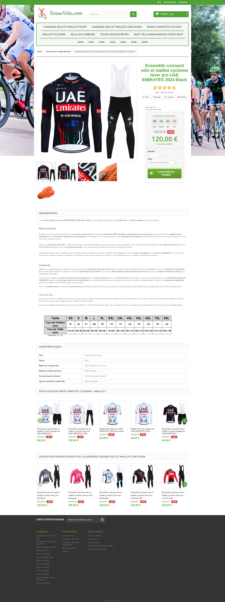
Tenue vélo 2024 (42, 571)
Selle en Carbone (83, 34)
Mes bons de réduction (97, 549)
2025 (134, 41)
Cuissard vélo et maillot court (65, 26)
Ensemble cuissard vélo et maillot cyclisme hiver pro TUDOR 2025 (142, 495)
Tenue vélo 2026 (42, 583)
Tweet (146, 97)
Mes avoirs (92, 539)
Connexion (183, 2)
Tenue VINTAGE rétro (114, 34)
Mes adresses (93, 542)
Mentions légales (69, 548)
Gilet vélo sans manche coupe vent (158, 34)
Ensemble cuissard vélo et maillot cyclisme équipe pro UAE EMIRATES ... (48, 431)
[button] (184, 420)
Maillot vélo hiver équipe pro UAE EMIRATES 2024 (142, 430)
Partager (157, 97)
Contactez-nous (170, 2)
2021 (91, 41)
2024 (123, 41)
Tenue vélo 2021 (42, 561)
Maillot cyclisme (53, 34)
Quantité (151, 151)
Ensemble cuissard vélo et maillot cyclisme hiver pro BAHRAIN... (110, 495)
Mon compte (95, 531)
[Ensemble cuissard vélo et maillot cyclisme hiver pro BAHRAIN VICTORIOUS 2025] (112, 476)
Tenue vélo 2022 (42, 564)
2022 (102, 41)
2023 (112, 41)
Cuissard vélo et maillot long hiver (116, 26)
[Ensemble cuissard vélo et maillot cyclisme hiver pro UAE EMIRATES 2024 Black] (46, 172)
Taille (150, 159)
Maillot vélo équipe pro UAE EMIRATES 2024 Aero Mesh (111, 430)
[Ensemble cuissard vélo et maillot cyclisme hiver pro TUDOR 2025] (144, 476)
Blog (159, 2)
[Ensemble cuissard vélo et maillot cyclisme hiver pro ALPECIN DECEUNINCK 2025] (50, 476)
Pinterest (182, 97)
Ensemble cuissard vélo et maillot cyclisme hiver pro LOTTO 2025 (173, 495)
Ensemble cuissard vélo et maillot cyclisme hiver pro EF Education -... (80, 495)
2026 (144, 41)
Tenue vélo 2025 (42, 574)
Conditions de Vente (70, 539)
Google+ (170, 97)
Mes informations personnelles (100, 546)
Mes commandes (95, 536)
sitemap (65, 552)
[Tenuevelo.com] (60, 13)
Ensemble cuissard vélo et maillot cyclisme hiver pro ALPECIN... (48, 495)
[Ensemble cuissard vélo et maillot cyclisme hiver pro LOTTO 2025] (175, 476)
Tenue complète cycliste (164, 26)
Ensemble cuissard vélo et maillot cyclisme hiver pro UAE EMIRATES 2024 (79, 431)
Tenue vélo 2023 (42, 567)
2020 (80, 41)
